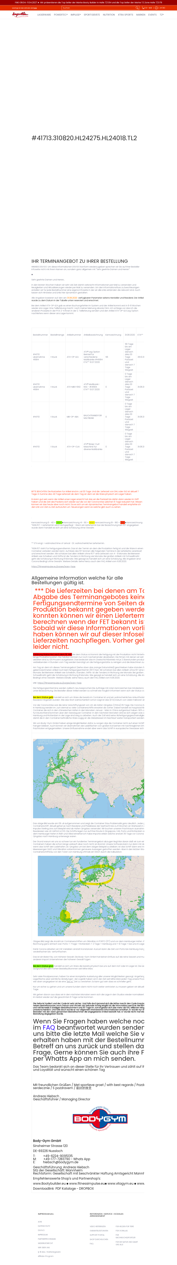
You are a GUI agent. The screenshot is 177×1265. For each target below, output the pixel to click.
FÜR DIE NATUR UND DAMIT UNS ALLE (127, 1243)
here (35, 8)
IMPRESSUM (43, 1234)
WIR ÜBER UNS (44, 1247)
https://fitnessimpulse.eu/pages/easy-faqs (53, 566)
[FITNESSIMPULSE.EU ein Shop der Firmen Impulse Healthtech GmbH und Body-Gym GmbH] (20, 14)
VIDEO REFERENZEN (98, 1226)
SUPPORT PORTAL (97, 1235)
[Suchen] (137, 8)
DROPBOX (86, 1188)
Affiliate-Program (46, 1256)
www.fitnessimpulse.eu (87, 1183)
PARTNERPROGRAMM (47, 1239)
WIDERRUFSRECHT (45, 1243)
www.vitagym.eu (120, 1183)
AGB (40, 1221)
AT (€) (162, 8)
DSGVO (41, 1230)
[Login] (156, 7)
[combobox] (98, 8)
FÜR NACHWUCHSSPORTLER (125, 1236)
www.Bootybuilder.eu (49, 1183)
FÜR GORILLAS (122, 1230)
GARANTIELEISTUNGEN (99, 1230)
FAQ (49, 1027)
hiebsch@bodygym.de (60, 1162)
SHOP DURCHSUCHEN (99, 1239)
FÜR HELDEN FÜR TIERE (125, 1226)
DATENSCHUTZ (44, 1226)
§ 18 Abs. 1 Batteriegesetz (49, 1252)
